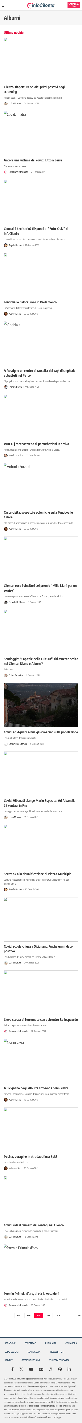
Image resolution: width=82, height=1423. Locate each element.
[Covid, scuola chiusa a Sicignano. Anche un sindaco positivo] (41, 919)
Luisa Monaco (15, 103)
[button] (5, 5)
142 (58, 1315)
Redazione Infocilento (18, 172)
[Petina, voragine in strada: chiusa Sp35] (41, 1130)
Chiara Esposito (16, 675)
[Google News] (41, 1369)
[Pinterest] (60, 1369)
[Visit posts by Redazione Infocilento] (6, 172)
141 (48, 1315)
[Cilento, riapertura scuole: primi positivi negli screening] (41, 60)
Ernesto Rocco (15, 387)
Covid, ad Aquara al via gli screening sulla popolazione (41, 732)
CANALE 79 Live (73, 5)
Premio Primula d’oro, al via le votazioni (31, 1293)
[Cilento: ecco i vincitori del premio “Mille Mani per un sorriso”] (41, 559)
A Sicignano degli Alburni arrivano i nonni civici (36, 1088)
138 (19, 1315)
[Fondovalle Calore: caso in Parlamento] (41, 275)
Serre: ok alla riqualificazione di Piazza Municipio (37, 874)
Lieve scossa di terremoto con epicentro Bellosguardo (41, 1019)
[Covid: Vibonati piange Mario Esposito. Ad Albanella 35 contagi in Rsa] (41, 774)
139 (29, 1315)
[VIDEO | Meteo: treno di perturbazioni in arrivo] (41, 417)
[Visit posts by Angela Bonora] (6, 245)
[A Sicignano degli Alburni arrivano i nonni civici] (41, 1061)
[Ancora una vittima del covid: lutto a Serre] (41, 133)
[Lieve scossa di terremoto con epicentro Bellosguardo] (41, 992)
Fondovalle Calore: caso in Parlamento (30, 302)
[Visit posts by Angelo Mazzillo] (6, 455)
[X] (21, 1369)
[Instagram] (50, 1369)
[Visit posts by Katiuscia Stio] (6, 314)
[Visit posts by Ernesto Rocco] (6, 387)
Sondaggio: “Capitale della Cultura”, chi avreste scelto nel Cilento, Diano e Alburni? (41, 661)
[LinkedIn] (69, 1369)
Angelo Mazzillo (16, 455)
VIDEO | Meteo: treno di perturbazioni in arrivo (36, 444)
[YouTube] (31, 1369)
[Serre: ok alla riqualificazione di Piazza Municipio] (41, 847)
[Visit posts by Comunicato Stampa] (6, 744)
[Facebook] (12, 1369)
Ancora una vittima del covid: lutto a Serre (33, 160)
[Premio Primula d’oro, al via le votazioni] (41, 1267)
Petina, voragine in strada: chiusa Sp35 (31, 1156)
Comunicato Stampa (18, 743)
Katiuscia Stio (15, 313)
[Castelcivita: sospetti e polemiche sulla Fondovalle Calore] (41, 485)
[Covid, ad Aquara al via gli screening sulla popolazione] (41, 705)
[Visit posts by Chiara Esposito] (6, 675)
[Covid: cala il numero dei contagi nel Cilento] (41, 1198)
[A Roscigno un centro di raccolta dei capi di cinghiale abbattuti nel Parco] (41, 344)
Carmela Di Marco (17, 602)
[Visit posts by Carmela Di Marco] (6, 602)
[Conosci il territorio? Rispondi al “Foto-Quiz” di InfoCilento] (41, 202)
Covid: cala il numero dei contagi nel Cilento (34, 1225)
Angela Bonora (15, 245)
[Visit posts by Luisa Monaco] (6, 103)
